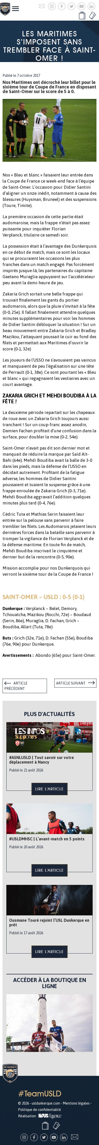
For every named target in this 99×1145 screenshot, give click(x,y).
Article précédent (15, 686)
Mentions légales (76, 1103)
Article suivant (71, 683)
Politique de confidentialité (39, 1110)
